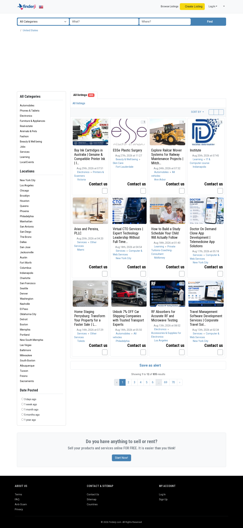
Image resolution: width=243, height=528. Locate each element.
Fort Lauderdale (124, 166)
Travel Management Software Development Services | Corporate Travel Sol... (206, 318)
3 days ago (30, 399)
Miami (80, 249)
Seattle (24, 288)
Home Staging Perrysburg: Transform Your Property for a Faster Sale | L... (89, 318)
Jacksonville (27, 252)
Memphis (25, 329)
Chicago (24, 190)
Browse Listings (169, 6)
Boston (24, 324)
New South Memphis (31, 340)
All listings (83, 95)
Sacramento (27, 381)
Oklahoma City (28, 314)
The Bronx (25, 236)
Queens (24, 206)
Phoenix (24, 211)
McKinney (159, 257)
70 (173, 382)
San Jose (25, 247)
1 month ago (31, 409)
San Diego (25, 231)
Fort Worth (26, 262)
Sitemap (91, 499)
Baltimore (25, 350)
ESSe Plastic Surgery (127, 150)
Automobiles (161, 172)
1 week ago (30, 404)
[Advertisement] (121, 62)
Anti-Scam (21, 504)
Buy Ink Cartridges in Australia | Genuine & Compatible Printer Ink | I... (89, 156)
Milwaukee (26, 355)
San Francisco (28, 283)
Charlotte (25, 278)
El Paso (24, 309)
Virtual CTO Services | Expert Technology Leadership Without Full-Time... (128, 235)
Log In (162, 494)
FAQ (17, 499)
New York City (27, 180)
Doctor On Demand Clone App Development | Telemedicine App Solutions (203, 237)
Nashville (25, 303)
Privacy (19, 509)
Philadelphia (27, 216)
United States (30, 30)
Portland (25, 334)
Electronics (83, 172)
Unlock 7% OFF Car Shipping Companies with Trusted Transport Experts (128, 318)
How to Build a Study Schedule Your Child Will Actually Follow (165, 233)
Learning (198, 159)
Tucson (24, 370)
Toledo (81, 341)
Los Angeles (27, 185)
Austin (23, 257)
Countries (92, 504)
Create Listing (193, 6)
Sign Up (163, 499)
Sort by (196, 111)
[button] (222, 6)
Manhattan (26, 221)
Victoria (81, 179)
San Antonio (27, 226)
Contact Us (93, 494)
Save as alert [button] (150, 365)
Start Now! (121, 457)
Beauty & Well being (127, 159)
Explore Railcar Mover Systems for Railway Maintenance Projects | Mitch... (167, 156)
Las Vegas (25, 345)
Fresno (24, 376)
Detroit (24, 319)
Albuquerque (27, 365)
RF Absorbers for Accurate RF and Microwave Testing (164, 316)
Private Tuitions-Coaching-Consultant (163, 250)
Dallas (23, 242)
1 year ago (30, 419)
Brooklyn (25, 195)
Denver (24, 293)
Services (82, 242)
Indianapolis (26, 273)
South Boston (27, 360)
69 (165, 382)
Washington (26, 298)
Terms (18, 494)
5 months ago (32, 414)
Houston (24, 200)
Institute (195, 150)
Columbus (25, 267)
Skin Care (118, 163)
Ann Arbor (160, 179)
